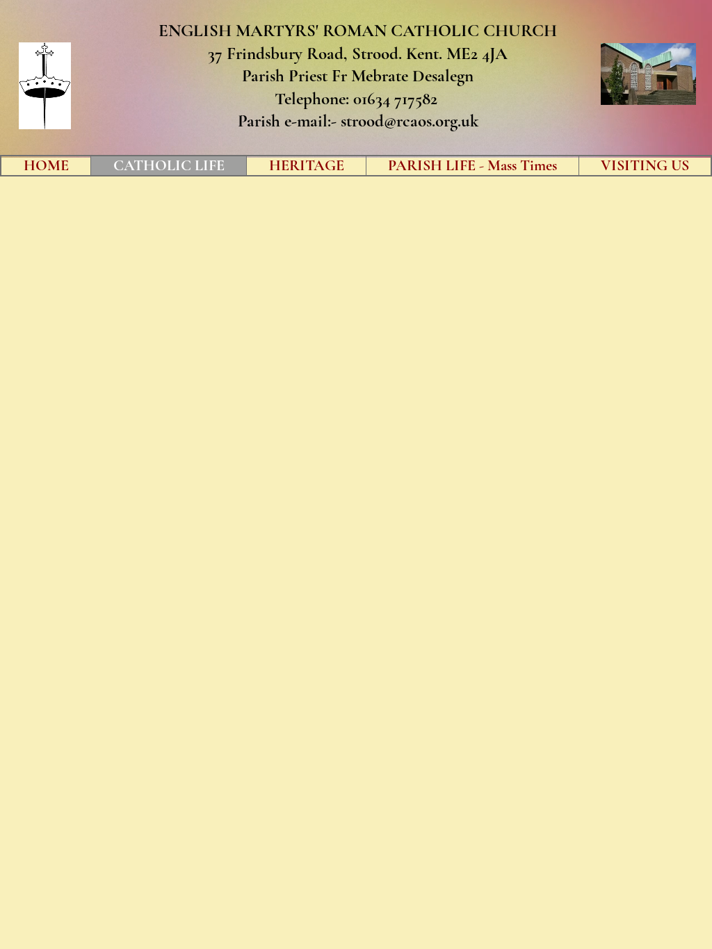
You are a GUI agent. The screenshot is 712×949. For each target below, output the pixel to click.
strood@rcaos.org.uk (409, 120)
